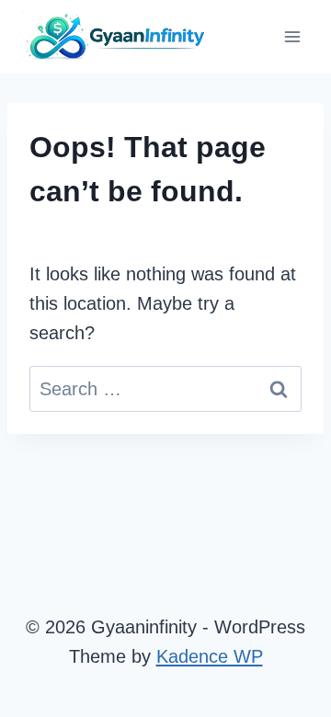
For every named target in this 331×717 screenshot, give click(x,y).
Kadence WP (209, 656)
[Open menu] (292, 36)
